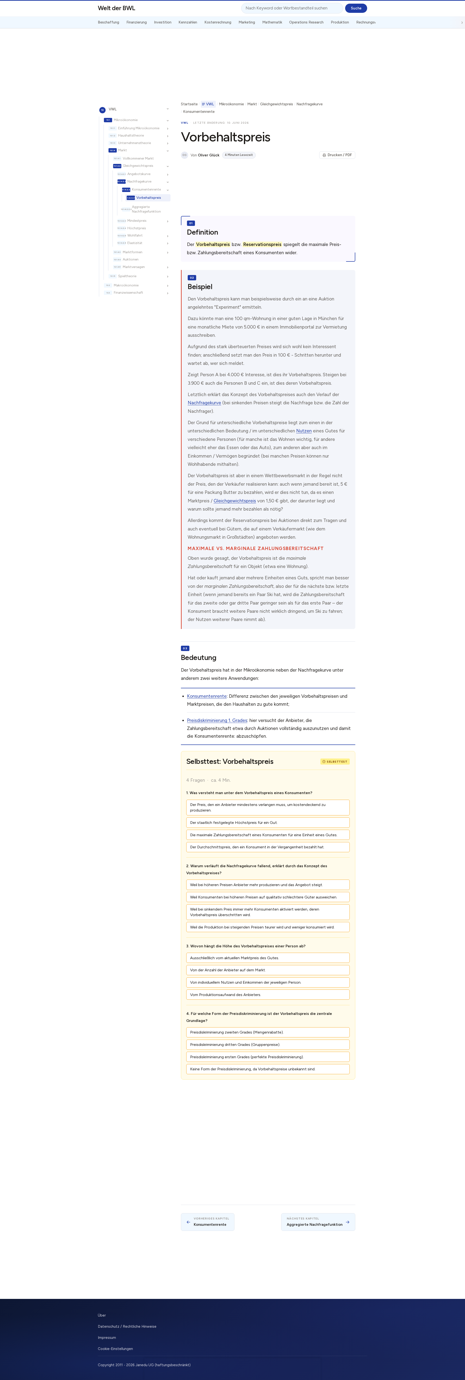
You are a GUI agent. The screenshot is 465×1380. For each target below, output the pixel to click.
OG (184, 155)
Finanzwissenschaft (128, 293)
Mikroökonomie (126, 120)
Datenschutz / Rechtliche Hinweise (127, 1326)
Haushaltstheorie (131, 136)
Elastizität (134, 243)
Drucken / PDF (340, 155)
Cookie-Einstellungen (115, 1349)
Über (102, 1315)
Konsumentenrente (146, 190)
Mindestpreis (136, 221)
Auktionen (131, 259)
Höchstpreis (136, 228)
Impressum (107, 1337)
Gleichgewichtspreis (138, 166)
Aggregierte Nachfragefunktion (146, 209)
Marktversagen (134, 267)
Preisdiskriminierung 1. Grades (217, 720)
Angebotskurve (138, 174)
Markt (122, 150)
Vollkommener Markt (138, 158)
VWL (112, 109)
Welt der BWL (116, 8)
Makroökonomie (126, 285)
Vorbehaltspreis (148, 198)
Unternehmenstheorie (134, 143)
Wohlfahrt (135, 236)
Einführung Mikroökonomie (138, 128)
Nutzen (304, 431)
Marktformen (132, 252)
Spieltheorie (127, 276)
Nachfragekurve (139, 181)
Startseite (189, 104)
